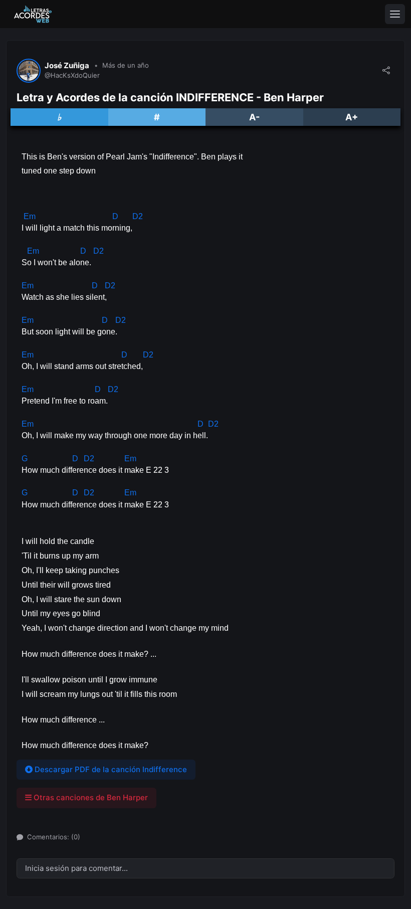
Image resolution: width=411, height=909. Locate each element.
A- (254, 117)
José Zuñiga (67, 65)
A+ (351, 117)
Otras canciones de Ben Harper (90, 797)
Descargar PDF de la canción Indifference (110, 769)
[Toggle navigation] (395, 14)
